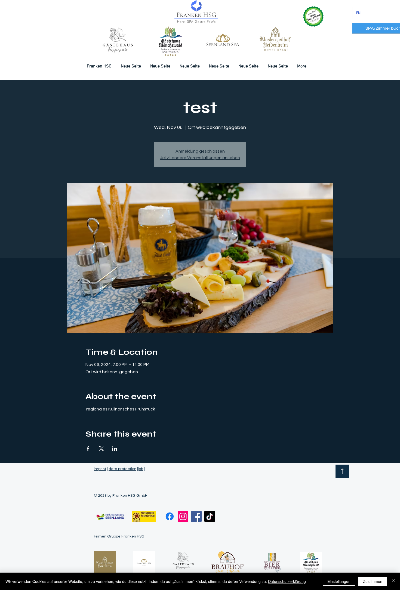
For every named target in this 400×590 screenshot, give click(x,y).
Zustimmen (372, 581)
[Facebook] (169, 516)
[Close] (393, 581)
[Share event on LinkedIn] (114, 448)
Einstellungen (338, 581)
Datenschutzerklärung (287, 581)
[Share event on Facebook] (88, 448)
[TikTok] (209, 516)
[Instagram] (183, 516)
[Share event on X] (101, 448)
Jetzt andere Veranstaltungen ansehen (200, 158)
